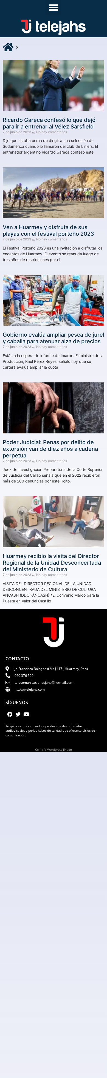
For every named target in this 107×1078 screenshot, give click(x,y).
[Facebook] (9, 714)
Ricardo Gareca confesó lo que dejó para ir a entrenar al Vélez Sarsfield (49, 123)
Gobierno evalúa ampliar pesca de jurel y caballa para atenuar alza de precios (53, 338)
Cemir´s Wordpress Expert (53, 749)
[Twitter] (18, 714)
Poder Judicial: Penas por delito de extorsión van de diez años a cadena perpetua (50, 449)
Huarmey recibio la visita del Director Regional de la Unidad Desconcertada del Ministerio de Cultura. (52, 563)
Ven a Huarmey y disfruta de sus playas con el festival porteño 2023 (48, 230)
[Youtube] (26, 714)
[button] (53, 7)
